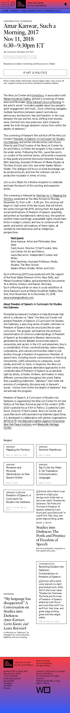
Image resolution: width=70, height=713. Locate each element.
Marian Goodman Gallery (17, 98)
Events (14, 11)
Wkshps (49, 681)
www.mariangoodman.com (19, 297)
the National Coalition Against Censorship (41, 420)
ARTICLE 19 (10, 420)
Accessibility (9, 681)
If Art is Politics (35, 72)
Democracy (22, 57)
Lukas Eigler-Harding (48, 682)
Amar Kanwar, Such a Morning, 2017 (41, 11)
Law (34, 57)
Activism (9, 57)
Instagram (8, 683)
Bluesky (7, 688)
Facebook (8, 685)
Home (5, 11)
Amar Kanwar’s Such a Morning (43, 101)
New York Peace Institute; (18, 424)
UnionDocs (37, 95)
